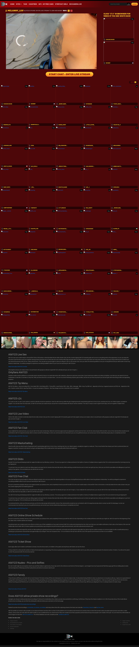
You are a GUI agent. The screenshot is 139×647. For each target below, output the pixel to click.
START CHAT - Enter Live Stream (69, 74)
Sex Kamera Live (75, 4)
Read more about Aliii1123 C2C (16, 406)
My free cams (100, 607)
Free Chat (18, 508)
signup (134, 4)
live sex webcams (14, 626)
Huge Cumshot (13, 620)
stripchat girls (61, 4)
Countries (33, 4)
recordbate (43, 607)
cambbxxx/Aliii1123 (64, 614)
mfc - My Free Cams (46, 4)
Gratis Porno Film (126, 624)
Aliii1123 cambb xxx (28, 614)
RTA (66, 639)
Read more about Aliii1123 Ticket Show (18, 555)
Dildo (16, 472)
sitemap (12, 628)
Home (12, 4)
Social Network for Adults (16, 622)
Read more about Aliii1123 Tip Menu (18, 391)
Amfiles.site (125, 622)
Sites (18, 4)
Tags (25, 4)
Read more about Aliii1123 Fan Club (18, 436)
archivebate (30, 607)
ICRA (73, 639)
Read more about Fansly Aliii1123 (17, 589)
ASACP (69, 639)
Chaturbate (86, 607)
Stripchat (91, 607)
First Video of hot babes (16, 624)
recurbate (36, 607)
